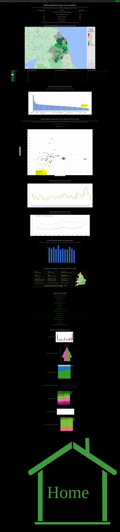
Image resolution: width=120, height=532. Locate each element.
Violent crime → (60, 323)
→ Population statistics (52, 353)
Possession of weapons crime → (60, 311)
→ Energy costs (51, 398)
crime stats (8, 1)
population (29, 1)
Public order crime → (60, 313)
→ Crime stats (51, 337)
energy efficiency (18, 1)
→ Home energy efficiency (51, 425)
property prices (35, 1)
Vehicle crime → (60, 321)
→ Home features (51, 372)
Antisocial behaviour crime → (60, 297)
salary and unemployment (42, 1)
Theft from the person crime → (60, 319)
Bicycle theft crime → (60, 299)
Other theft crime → (60, 309)
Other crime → (60, 307)
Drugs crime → (60, 305)
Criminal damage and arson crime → (60, 303)
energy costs (13, 1)
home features (25, 1)
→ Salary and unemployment (51, 385)
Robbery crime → (60, 315)
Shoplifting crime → (60, 317)
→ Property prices (51, 411)
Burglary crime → (60, 301)
